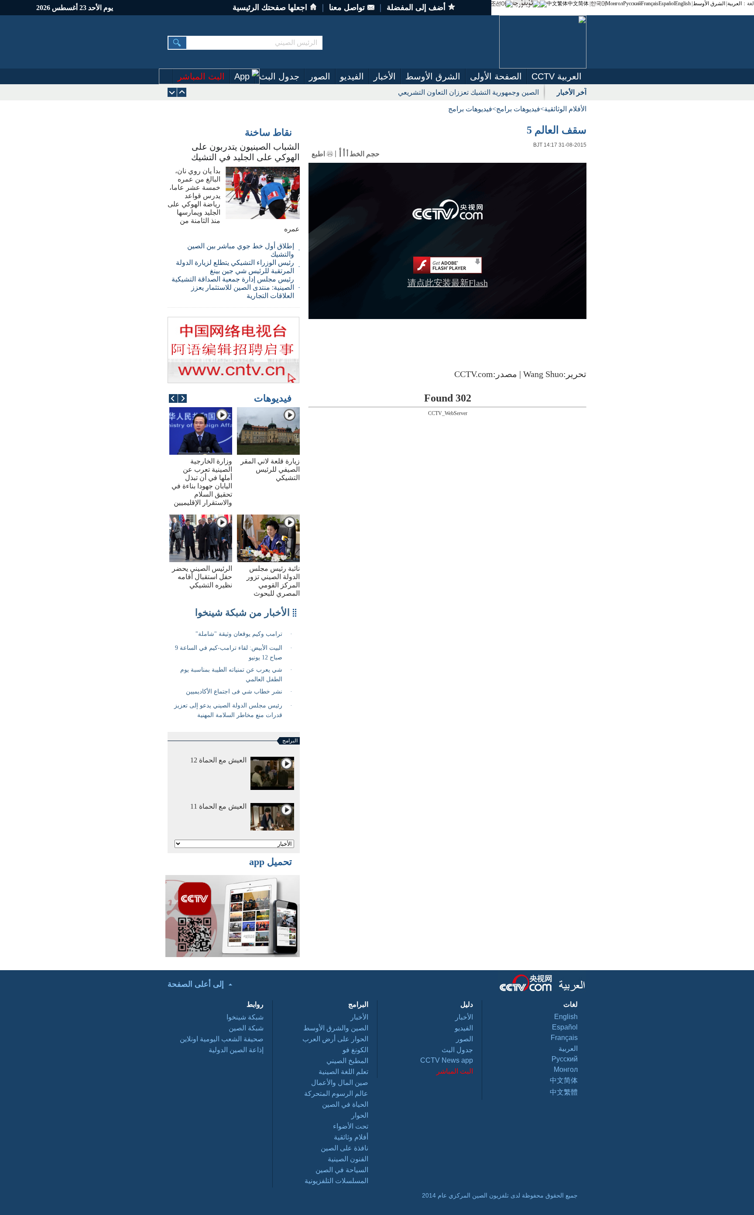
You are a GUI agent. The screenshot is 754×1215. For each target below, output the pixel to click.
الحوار (359, 1115)
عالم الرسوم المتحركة (336, 1093)
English (683, 3)
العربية (734, 3)
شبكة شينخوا (245, 1017)
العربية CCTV (556, 76)
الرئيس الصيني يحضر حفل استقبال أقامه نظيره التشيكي (202, 577)
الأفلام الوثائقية (565, 109)
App (242, 76)
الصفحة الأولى (496, 76)
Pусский (565, 1059)
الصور (319, 76)
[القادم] (181, 92)
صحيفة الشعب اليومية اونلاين (222, 1039)
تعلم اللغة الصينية (343, 1071)
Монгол (614, 3)
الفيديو (352, 76)
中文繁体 (557, 3)
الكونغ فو (355, 1050)
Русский (632, 3)
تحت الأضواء (350, 1126)
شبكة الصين (246, 1028)
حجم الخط (365, 154)
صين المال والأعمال (339, 1082)
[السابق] (172, 92)
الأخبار (385, 76)
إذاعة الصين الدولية (236, 1050)
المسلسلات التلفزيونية (336, 1180)
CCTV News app (446, 1060)
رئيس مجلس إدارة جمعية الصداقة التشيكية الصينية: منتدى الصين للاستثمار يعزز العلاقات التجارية (232, 287)
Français (649, 3)
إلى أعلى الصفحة (196, 984)
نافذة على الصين (344, 1148)
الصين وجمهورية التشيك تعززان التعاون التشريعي (468, 92)
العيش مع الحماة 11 (218, 806)
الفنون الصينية (348, 1159)
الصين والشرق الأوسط (335, 1028)
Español (666, 3)
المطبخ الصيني (347, 1060)
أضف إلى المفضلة (416, 7)
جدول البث (279, 76)
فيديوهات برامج (518, 109)
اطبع (318, 154)
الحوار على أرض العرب (335, 1039)
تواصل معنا (347, 7)
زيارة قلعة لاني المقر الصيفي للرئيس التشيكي (270, 469)
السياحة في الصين (341, 1170)
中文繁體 (564, 1092)
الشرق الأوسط (709, 3)
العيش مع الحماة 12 (218, 760)
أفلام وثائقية (351, 1137)
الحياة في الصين (345, 1104)
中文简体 (578, 3)
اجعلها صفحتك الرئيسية (270, 7)
